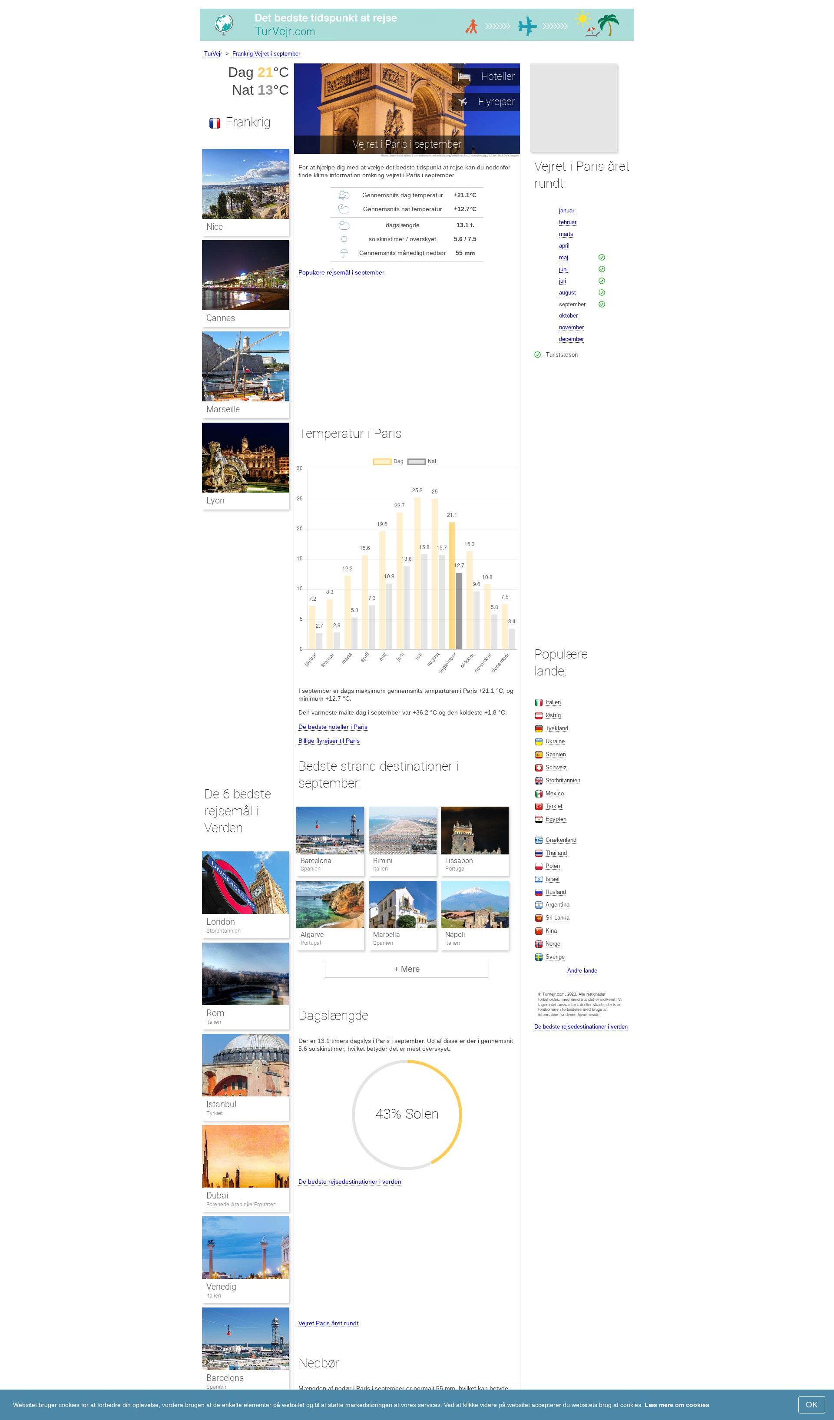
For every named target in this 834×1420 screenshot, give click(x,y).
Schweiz (556, 767)
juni (563, 269)
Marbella (386, 934)
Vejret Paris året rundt (328, 1323)
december (571, 339)
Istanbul (221, 1104)
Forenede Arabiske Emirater (240, 1204)
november (571, 327)
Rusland (556, 892)
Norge (553, 943)
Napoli (455, 934)
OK (812, 1404)
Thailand (556, 853)
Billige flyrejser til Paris (329, 740)
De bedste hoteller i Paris (332, 726)
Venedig (221, 1286)
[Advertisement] (407, 343)
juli (562, 281)
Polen (553, 866)
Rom (215, 1013)
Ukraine (555, 741)
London (220, 922)
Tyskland (557, 728)
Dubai (217, 1195)
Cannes (220, 318)
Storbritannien (223, 930)
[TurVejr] (417, 40)
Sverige (555, 956)
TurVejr (213, 53)
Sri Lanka (557, 917)
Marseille (223, 409)
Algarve (312, 934)
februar (567, 222)
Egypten (556, 819)
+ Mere (407, 968)
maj (563, 257)
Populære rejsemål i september (341, 272)
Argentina (557, 904)
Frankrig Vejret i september (266, 53)
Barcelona (316, 861)
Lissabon (459, 861)
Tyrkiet (214, 1113)
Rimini (383, 861)
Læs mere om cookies (677, 1404)
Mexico (555, 793)
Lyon (215, 500)
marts (566, 234)
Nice (214, 227)
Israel (552, 879)
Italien (213, 1022)
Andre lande (582, 970)
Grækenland (561, 840)
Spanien (216, 1387)
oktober (568, 315)
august (567, 292)
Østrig (553, 715)
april (564, 245)
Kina (551, 930)
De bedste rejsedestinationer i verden (349, 1181)
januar (566, 210)
